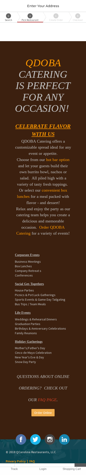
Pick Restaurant (30, 18)
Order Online (43, 413)
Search (8, 18)
